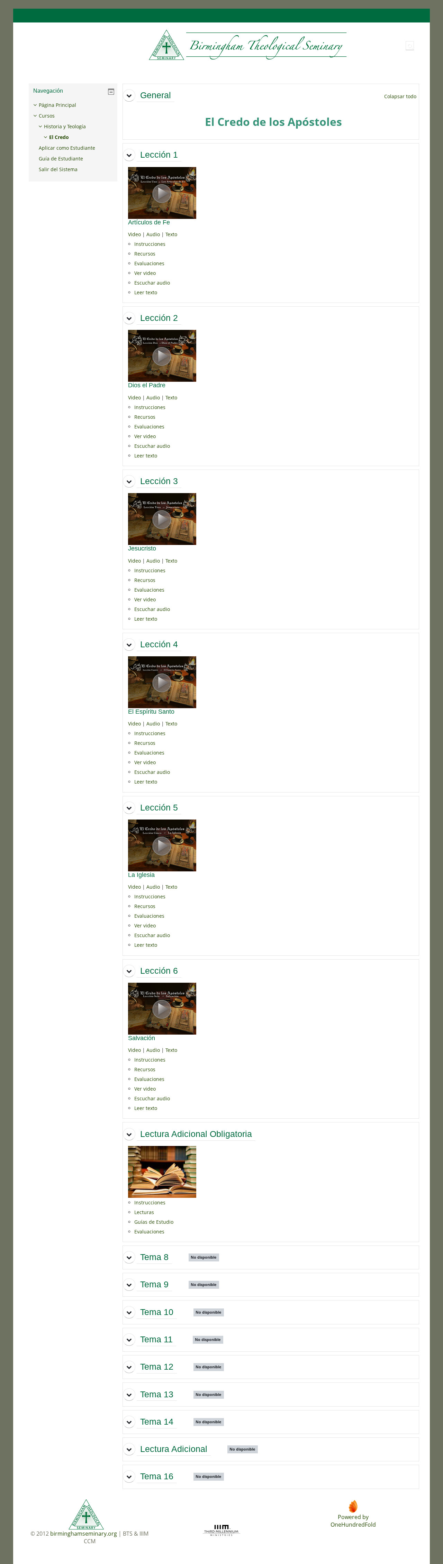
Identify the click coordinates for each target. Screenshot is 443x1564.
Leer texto (145, 292)
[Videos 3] (162, 518)
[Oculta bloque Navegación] (111, 92)
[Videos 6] (162, 1008)
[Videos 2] (162, 355)
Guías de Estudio (153, 1222)
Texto (171, 234)
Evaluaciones (149, 263)
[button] (410, 45)
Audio (153, 234)
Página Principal (57, 105)
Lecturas (144, 1212)
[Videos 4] (162, 681)
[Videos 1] (162, 192)
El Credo (59, 137)
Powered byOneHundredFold (353, 1520)
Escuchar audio (152, 282)
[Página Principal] (186, 45)
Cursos (47, 115)
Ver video (145, 273)
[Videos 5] (162, 845)
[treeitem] (73, 137)
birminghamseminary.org (83, 1533)
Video (134, 234)
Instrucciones (149, 244)
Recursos (144, 253)
